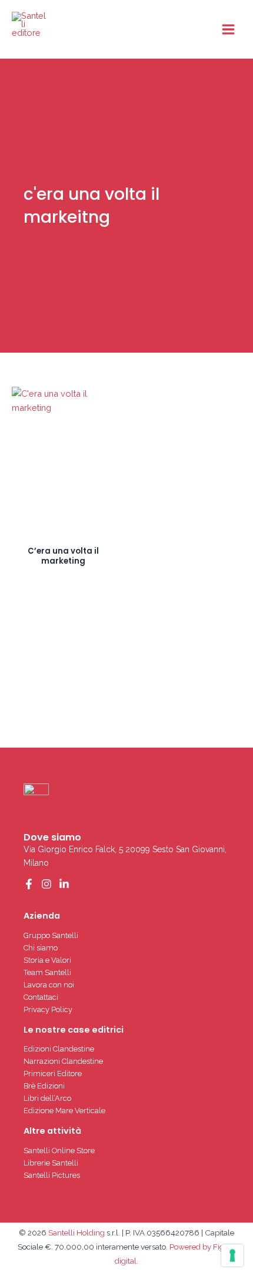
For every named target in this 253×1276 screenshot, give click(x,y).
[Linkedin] (64, 884)
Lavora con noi (49, 984)
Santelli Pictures (52, 1175)
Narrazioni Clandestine (63, 1061)
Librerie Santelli (51, 1162)
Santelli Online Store (59, 1150)
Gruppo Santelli (51, 935)
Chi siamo (41, 947)
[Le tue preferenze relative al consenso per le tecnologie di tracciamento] (232, 1255)
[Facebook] (29, 884)
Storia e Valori (47, 960)
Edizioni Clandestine (59, 1048)
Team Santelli (47, 972)
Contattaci (41, 997)
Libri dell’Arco (47, 1098)
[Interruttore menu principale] (228, 29)
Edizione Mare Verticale (64, 1110)
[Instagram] (46, 884)
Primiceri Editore (53, 1073)
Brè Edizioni (44, 1085)
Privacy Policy (48, 1009)
